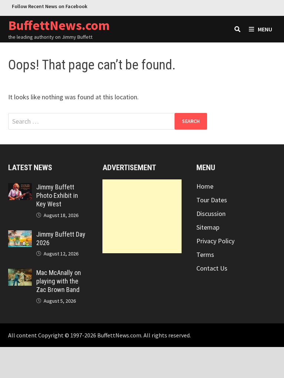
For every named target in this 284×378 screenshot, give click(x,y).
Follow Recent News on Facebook (49, 6)
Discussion (211, 213)
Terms (205, 254)
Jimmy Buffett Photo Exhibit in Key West (57, 195)
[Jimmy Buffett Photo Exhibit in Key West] (20, 188)
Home (204, 186)
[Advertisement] (142, 216)
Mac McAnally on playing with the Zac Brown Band (58, 281)
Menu (265, 29)
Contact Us (211, 268)
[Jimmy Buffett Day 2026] (20, 235)
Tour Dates (211, 200)
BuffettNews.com (59, 25)
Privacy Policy (215, 241)
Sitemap (207, 227)
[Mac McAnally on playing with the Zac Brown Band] (20, 273)
